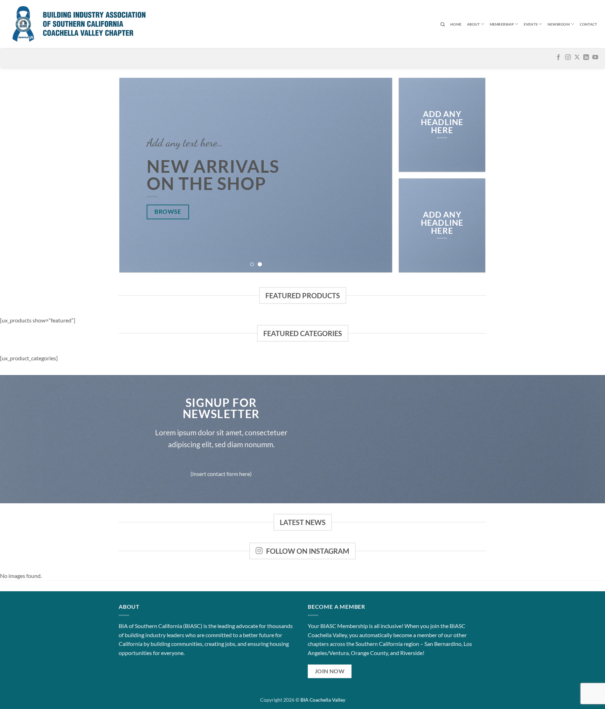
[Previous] (133, 175)
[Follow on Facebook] (558, 57)
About (473, 24)
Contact (588, 24)
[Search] (442, 24)
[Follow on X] (577, 57)
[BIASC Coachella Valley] (101, 24)
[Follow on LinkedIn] (586, 57)
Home (455, 24)
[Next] (378, 175)
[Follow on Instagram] (568, 57)
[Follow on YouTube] (595, 57)
